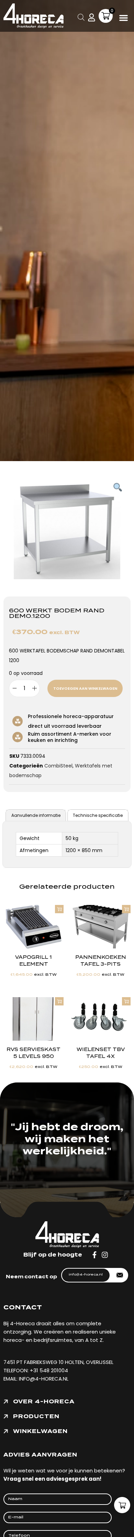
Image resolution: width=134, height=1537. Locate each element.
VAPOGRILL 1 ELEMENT (33, 961)
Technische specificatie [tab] (98, 815)
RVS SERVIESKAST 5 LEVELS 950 (33, 1053)
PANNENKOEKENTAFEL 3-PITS (100, 961)
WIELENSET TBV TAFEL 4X (101, 1053)
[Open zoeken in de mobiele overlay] (81, 15)
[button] (124, 18)
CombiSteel (58, 765)
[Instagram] (104, 1254)
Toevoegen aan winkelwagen (85, 688)
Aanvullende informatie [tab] (35, 815)
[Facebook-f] (94, 1254)
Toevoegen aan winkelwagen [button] (59, 909)
